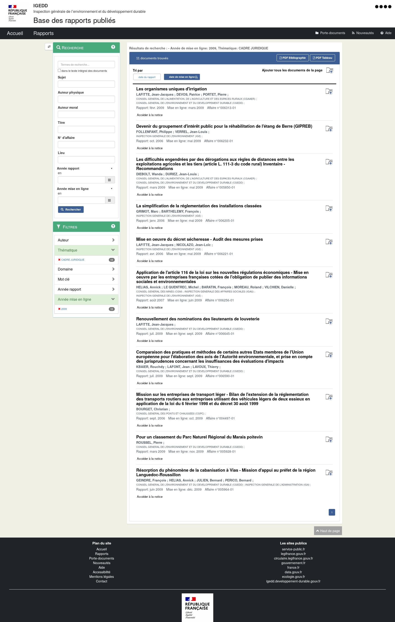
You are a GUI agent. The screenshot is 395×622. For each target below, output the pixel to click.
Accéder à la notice (150, 115)
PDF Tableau (323, 58)
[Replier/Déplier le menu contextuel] (49, 46)
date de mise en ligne (182, 76)
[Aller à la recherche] (386, 6)
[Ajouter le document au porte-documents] (329, 92)
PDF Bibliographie (294, 58)
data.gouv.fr (293, 572)
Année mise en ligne (74, 299)
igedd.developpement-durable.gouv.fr (293, 581)
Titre (61, 122)
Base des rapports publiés (74, 19)
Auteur (63, 240)
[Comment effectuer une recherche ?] (113, 47)
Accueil (101, 549)
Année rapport (69, 289)
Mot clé (63, 279)
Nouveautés (101, 562)
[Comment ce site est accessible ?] (377, 6)
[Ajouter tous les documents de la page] (329, 71)
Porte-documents (101, 558)
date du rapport (147, 77)
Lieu (61, 152)
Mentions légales (101, 576)
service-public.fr (293, 549)
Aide (102, 567)
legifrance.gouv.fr (293, 553)
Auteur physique (71, 92)
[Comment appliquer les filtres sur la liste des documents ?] (113, 226)
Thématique (67, 250)
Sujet (62, 77)
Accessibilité (101, 572)
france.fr (293, 567)
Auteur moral (68, 107)
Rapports (101, 553)
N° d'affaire (66, 137)
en (59, 172)
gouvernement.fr (293, 562)
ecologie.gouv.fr (293, 576)
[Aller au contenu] (381, 6)
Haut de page (329, 530)
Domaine (65, 269)
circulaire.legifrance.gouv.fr (293, 558)
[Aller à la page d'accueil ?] (389, 6)
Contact (101, 581)
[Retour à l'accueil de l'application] (197, 607)
